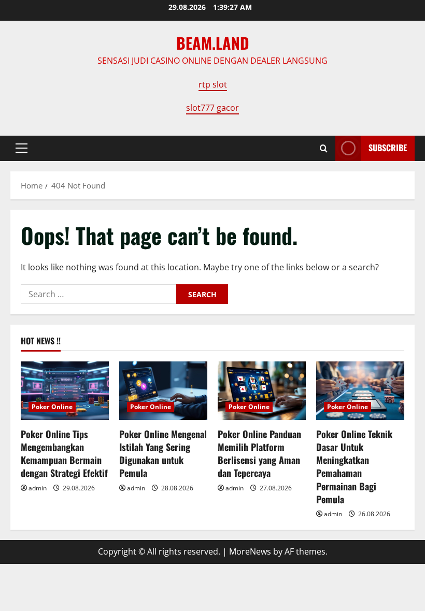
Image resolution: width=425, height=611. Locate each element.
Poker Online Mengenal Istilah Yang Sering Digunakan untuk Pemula (163, 453)
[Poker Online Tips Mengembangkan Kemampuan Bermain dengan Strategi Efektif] (65, 390)
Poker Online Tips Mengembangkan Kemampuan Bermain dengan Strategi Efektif (64, 453)
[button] (21, 148)
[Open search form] (324, 148)
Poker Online (52, 406)
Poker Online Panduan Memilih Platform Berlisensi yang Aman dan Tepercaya (259, 453)
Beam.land (212, 42)
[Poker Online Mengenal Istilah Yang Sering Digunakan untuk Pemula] (163, 390)
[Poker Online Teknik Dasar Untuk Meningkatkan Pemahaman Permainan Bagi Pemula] (360, 390)
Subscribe (388, 147)
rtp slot (213, 84)
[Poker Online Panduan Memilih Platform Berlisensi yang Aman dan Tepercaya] (262, 390)
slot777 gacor (212, 107)
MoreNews (250, 551)
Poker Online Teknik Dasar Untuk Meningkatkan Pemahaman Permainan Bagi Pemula (354, 466)
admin (38, 488)
